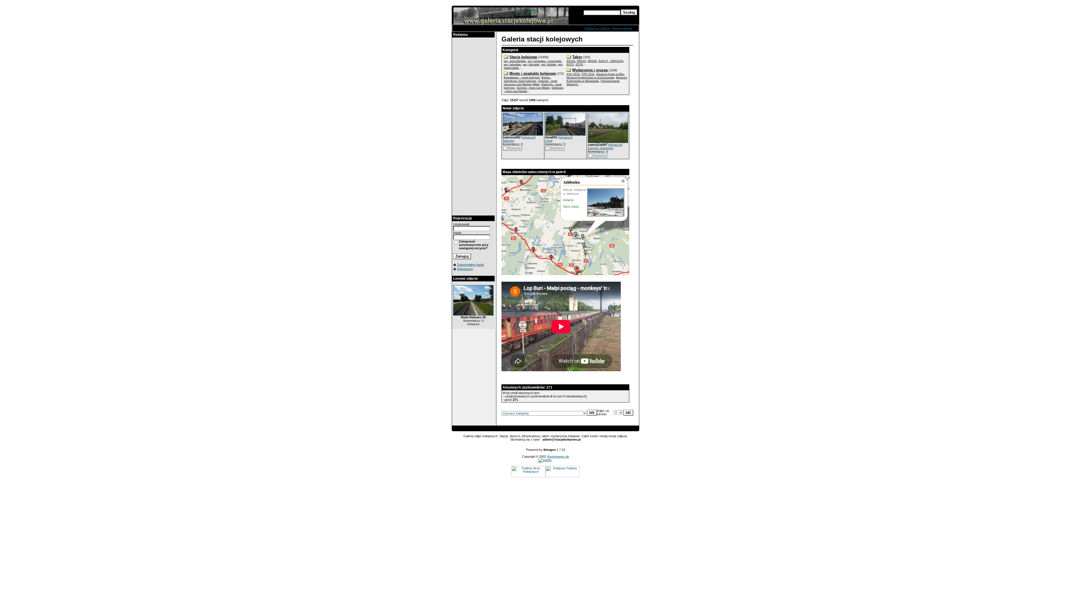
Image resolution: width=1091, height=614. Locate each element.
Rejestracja (465, 269)
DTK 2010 (573, 74)
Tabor (577, 57)
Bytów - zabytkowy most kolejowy (527, 79)
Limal (548, 140)
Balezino (508, 140)
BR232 (581, 61)
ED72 (570, 64)
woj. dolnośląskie (515, 61)
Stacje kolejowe (523, 57)
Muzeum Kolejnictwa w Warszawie (597, 79)
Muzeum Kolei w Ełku (610, 74)
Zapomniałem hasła (470, 264)
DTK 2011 (588, 74)
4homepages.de (558, 456)
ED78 (579, 64)
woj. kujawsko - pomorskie (544, 61)
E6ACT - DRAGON (611, 61)
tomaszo (528, 137)
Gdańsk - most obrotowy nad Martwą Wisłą (530, 82)
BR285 (592, 61)
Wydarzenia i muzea (590, 70)
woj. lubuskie (531, 64)
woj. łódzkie (548, 64)
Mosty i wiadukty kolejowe (532, 73)
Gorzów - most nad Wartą (533, 87)
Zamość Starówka (600, 148)
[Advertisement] (473, 126)
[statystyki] (544, 460)
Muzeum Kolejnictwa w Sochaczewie (590, 77)
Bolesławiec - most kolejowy (522, 77)
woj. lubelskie (512, 64)
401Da (571, 61)
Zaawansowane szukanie (602, 17)
